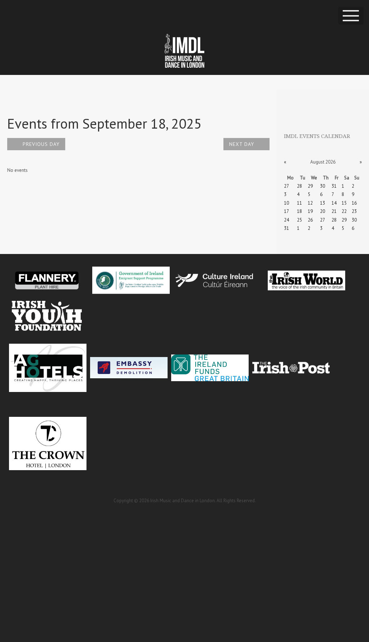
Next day (242, 144)
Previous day (40, 144)
